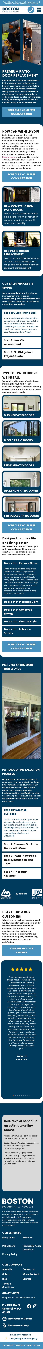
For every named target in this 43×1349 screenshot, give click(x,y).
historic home (8, 157)
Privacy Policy (9, 1254)
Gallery (6, 1274)
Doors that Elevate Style (20, 621)
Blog (4, 1279)
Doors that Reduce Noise (20, 563)
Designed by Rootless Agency (23, 1338)
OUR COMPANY (12, 1264)
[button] (21, 312)
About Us (7, 1269)
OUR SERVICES (11, 1233)
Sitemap (27, 1279)
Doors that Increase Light (21, 602)
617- (10, 1293)
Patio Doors (8, 1246)
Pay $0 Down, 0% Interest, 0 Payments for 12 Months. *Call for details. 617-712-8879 (21, 3)
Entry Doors (8, 1237)
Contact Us (29, 1269)
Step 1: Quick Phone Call (20, 313)
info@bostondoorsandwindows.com (18, 1297)
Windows (28, 1237)
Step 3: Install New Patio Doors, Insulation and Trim (20, 860)
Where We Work (31, 1274)
